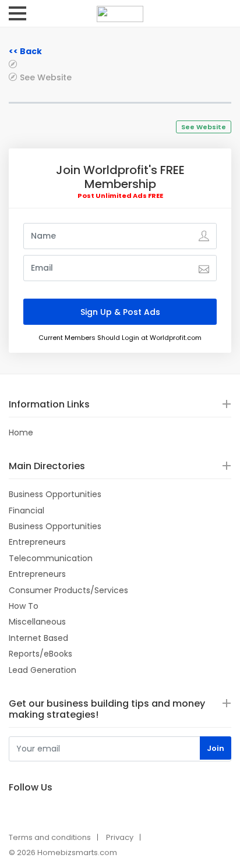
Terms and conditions (50, 837)
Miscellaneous (37, 622)
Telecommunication (51, 558)
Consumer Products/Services (68, 590)
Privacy (119, 837)
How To (23, 606)
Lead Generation (42, 670)
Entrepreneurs (37, 542)
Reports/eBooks (40, 654)
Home (21, 432)
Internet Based (38, 638)
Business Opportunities (55, 494)
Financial (26, 510)
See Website (46, 77)
